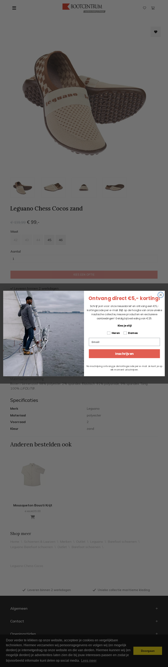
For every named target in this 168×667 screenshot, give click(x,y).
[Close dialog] (160, 295)
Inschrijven (124, 353)
